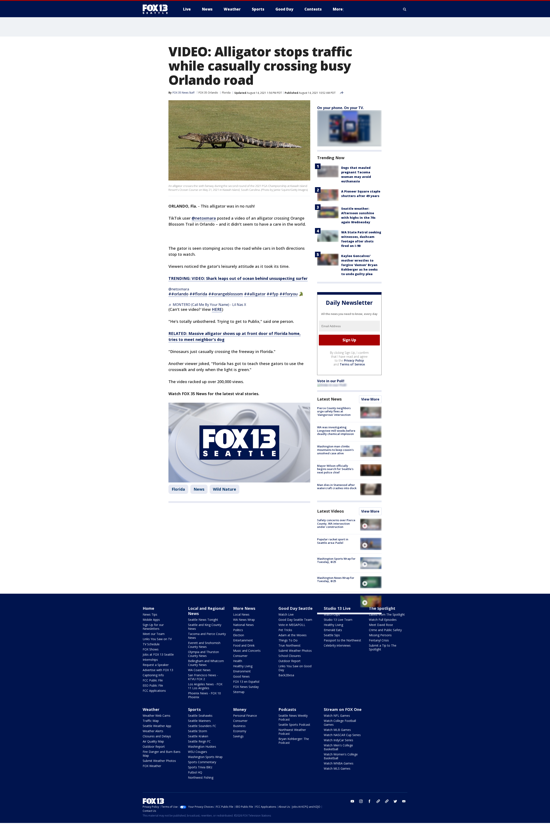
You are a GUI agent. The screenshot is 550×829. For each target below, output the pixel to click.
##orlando (178, 293)
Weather (151, 709)
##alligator (255, 293)
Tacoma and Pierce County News (207, 636)
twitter (395, 801)
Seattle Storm (197, 731)
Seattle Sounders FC (202, 726)
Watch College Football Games (340, 723)
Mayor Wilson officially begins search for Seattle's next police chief (335, 469)
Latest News (329, 399)
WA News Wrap (244, 620)
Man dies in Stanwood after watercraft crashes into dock (336, 486)
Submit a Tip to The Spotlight (382, 647)
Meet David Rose (381, 625)
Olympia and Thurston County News (203, 654)
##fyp (272, 293)
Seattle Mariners (199, 721)
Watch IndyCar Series (338, 740)
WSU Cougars (197, 752)
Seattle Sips (332, 635)
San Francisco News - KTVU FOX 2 (203, 677)
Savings (238, 736)
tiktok (378, 801)
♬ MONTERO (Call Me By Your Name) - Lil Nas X (207, 304)
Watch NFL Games (337, 715)
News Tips (150, 614)
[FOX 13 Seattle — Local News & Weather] (157, 9)
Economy (239, 731)
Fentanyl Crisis (379, 640)
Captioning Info (153, 675)
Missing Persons (380, 635)
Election (238, 635)
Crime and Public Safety (385, 630)
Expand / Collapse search (404, 9)
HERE (217, 309)
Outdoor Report (289, 661)
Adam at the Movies (292, 635)
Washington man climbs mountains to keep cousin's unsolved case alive (335, 449)
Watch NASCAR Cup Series (342, 735)
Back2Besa (286, 675)
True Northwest (289, 645)
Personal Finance (245, 715)
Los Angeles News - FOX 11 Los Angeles (205, 686)
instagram (361, 801)
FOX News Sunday (246, 687)
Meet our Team (154, 634)
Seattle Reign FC (199, 741)
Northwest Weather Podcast (292, 732)
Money (239, 709)
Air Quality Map (153, 741)
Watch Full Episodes (383, 620)
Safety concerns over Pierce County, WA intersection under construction (336, 523)
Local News (241, 614)
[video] (371, 525)
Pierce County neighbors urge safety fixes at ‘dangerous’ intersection (334, 411)
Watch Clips (332, 614)
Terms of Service (352, 364)
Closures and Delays (157, 736)
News (199, 489)
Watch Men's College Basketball (338, 747)
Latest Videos (330, 511)
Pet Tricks (285, 630)
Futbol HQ (195, 772)
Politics (238, 630)
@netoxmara (204, 218)
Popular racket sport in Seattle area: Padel (332, 541)
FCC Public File (153, 680)
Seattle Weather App (157, 726)
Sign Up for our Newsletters (153, 627)
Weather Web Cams (156, 715)
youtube (352, 801)
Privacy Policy (354, 360)
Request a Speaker (156, 665)
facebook (369, 801)
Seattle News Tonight (203, 620)
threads (386, 801)
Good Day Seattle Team (295, 620)
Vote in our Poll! (330, 381)
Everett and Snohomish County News (204, 645)
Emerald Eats (333, 630)
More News (244, 608)
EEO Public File (153, 685)
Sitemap (238, 692)
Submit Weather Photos (295, 651)
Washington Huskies (202, 746)
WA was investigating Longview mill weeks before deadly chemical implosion (336, 430)
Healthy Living (242, 666)
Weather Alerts (153, 731)
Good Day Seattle (295, 608)
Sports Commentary (202, 762)
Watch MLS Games (337, 768)
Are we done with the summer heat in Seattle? (333, 598)
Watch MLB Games (337, 730)
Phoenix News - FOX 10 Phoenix (204, 695)
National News (243, 625)
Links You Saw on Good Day (295, 668)
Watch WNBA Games (338, 763)
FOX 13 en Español (246, 682)
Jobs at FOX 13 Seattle (158, 654)
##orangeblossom (225, 293)
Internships (150, 660)
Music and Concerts (247, 651)
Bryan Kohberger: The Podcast (293, 741)
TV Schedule (151, 644)
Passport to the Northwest (342, 640)
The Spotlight (382, 608)
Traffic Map (151, 721)
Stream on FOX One (343, 709)
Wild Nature (224, 489)
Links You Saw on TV (157, 639)
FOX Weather (152, 766)
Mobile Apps (151, 620)
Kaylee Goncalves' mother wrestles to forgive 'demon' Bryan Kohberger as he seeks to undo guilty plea (359, 265)
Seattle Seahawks (200, 715)
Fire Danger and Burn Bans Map (161, 754)
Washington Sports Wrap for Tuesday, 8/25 (336, 560)
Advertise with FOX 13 (158, 670)
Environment (242, 671)
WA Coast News (199, 670)
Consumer (240, 656)
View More (370, 399)
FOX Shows (151, 649)
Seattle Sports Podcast (294, 725)
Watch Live (286, 614)
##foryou (289, 293)
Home (148, 608)
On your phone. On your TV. (340, 107)
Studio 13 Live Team (338, 620)
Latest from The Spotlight (387, 614)
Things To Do (288, 640)
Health (237, 661)
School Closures (289, 656)
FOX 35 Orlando (208, 92)
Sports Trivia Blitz (200, 767)
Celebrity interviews (337, 645)
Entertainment (243, 640)
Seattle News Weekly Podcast (293, 717)
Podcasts (287, 709)
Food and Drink (244, 645)
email (403, 801)
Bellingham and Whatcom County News (206, 663)
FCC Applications (154, 691)
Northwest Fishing (200, 777)
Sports (194, 709)
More (338, 9)
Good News (241, 676)
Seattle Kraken (198, 736)
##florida (198, 293)
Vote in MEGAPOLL (291, 625)
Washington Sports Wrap (205, 757)
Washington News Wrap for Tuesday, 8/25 (335, 579)
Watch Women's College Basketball (341, 756)
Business (239, 726)
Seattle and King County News (204, 627)
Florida (226, 92)
